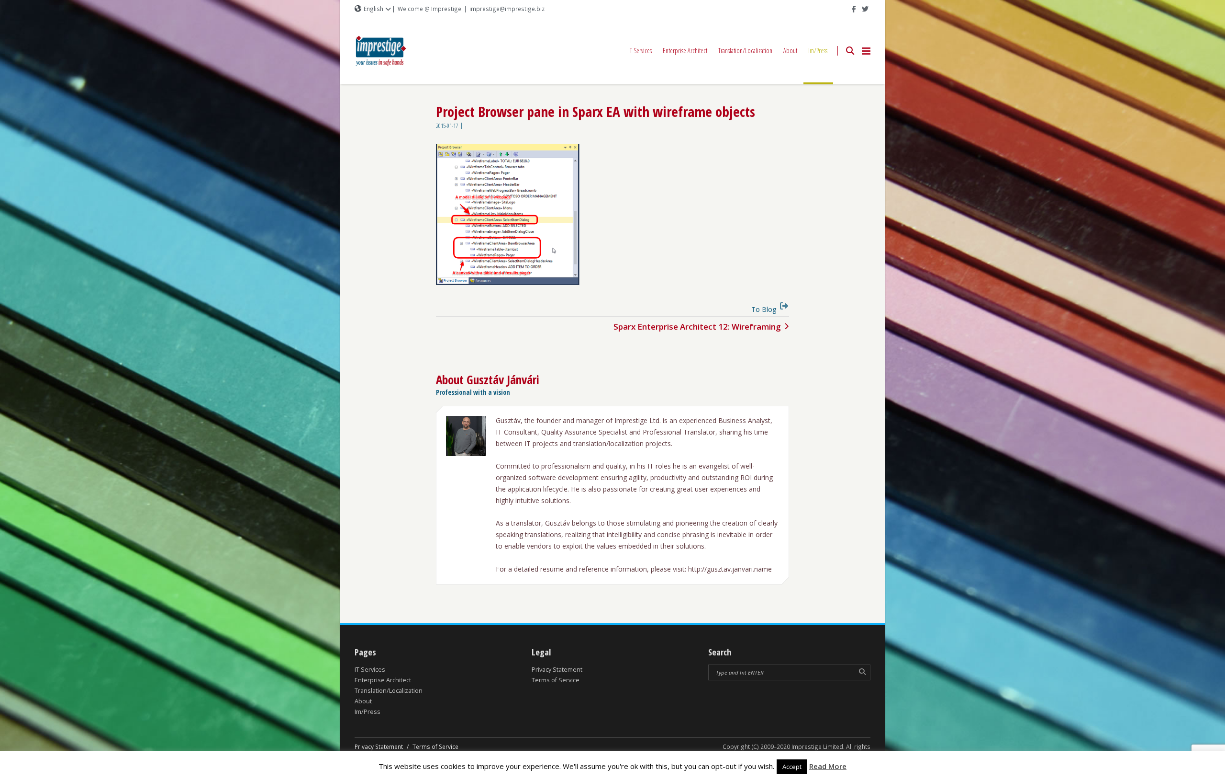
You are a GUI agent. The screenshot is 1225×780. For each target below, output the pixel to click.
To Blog (763, 309)
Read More (827, 766)
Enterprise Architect (685, 50)
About (790, 50)
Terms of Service (555, 680)
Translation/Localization (745, 50)
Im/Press (817, 50)
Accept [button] (792, 766)
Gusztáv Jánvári (503, 379)
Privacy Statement (557, 669)
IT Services (640, 50)
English (373, 8)
